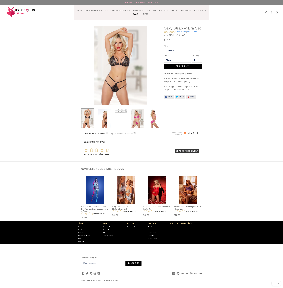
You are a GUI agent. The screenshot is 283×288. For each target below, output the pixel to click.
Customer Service (108, 226)
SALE (137, 14)
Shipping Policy (152, 238)
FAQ (104, 232)
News (149, 229)
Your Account (131, 226)
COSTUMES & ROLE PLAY (193, 10)
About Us (151, 226)
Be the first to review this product (96, 154)
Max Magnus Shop (94, 280)
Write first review (188, 151)
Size (166, 46)
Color (166, 56)
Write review (181, 32)
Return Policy (152, 235)
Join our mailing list (89, 257)
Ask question (192, 32)
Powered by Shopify (111, 280)
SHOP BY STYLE (141, 10)
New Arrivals (82, 226)
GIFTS (146, 14)
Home (79, 10)
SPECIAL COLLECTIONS (165, 10)
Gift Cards (81, 241)
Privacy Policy (152, 232)
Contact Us (106, 229)
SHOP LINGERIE (94, 10)
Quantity (195, 56)
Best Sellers (81, 229)
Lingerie (80, 232)
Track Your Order (108, 235)
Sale (79, 238)
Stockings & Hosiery (84, 235)
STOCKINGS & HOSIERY (118, 10)
